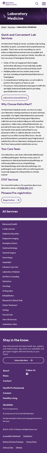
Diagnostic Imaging (10, 238)
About (6, 370)
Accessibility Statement (11, 436)
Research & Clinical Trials (12, 300)
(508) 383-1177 (26, 188)
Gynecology (7, 257)
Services (11, 27)
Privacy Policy (31, 442)
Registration (10, 201)
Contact (7, 380)
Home (3, 27)
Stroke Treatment (9, 305)
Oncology (6, 286)
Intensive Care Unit (10, 267)
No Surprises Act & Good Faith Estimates (18, 413)
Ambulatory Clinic (9, 324)
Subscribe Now (21, 360)
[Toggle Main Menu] (44, 3)
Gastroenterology (9, 248)
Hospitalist (6, 262)
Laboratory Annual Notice (16, 98)
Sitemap (19, 447)
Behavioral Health (9, 224)
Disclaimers (27, 436)
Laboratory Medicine (11, 272)
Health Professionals (13, 388)
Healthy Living (10, 398)
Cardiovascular (8, 229)
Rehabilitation (8, 295)
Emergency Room (9, 243)
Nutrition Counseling (10, 276)
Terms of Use (8, 447)
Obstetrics (6, 281)
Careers (7, 393)
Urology (5, 310)
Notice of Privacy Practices (13, 442)
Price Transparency (10, 409)
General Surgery (9, 253)
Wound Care (7, 314)
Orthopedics (7, 291)
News (5, 375)
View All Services (9, 319)
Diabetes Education (10, 233)
